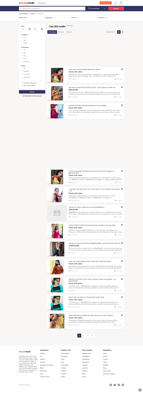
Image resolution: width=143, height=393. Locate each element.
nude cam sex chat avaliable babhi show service (85, 69)
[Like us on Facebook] (111, 385)
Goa (62, 362)
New (25, 40)
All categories (23, 13)
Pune (83, 374)
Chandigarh (85, 356)
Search (116, 9)
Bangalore (64, 356)
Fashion (42, 359)
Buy (25, 56)
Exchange (26, 61)
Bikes (42, 368)
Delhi (62, 359)
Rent (25, 59)
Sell (25, 53)
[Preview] (122, 69)
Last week (26, 74)
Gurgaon (85, 365)
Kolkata (63, 371)
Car (41, 356)
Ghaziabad (85, 362)
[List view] (119, 32)
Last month (27, 77)
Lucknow (85, 368)
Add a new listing (109, 374)
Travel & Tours (44, 377)
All (24, 37)
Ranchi (84, 377)
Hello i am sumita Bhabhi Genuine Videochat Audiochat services (90, 261)
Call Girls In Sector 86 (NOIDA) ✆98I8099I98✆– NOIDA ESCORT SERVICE (95, 243)
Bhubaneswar (86, 353)
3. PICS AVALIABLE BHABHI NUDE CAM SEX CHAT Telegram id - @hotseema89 (92, 172)
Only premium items (29, 85)
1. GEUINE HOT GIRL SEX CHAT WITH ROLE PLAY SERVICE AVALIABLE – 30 (94, 190)
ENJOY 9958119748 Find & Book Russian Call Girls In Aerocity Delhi (92, 225)
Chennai (63, 368)
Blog (104, 368)
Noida (63, 377)
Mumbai (63, 374)
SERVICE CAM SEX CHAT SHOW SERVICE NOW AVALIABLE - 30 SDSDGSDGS (92, 280)
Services (43, 362)
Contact (105, 359)
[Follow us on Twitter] (115, 385)
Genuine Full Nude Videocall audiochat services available (88, 105)
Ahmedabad (65, 353)
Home (105, 353)
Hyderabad (64, 365)
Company (69, 32)
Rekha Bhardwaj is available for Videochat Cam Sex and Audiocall (91, 315)
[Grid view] (122, 32)
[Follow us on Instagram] (119, 385)
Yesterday (26, 71)
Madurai (84, 371)
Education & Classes (46, 365)
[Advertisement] (32, 131)
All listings (52, 32)
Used (25, 43)
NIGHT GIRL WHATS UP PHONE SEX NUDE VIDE (86, 297)
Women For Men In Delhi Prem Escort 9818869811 (86, 207)
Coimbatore (86, 359)
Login (105, 362)
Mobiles (42, 353)
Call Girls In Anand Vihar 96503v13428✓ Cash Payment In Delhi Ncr (92, 87)
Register (106, 365)
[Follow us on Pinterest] (123, 385)
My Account (107, 371)
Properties (43, 371)
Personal (61, 32)
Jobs (41, 374)
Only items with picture (30, 83)
